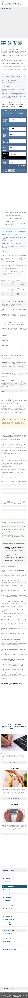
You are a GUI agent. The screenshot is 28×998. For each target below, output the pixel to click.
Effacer (13, 170)
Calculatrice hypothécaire (9, 894)
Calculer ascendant (7, 916)
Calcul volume (6, 881)
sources (20, 106)
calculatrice (10, 102)
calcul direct (11, 104)
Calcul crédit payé (7, 897)
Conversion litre (7, 941)
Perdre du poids (14, 804)
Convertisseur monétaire (9, 944)
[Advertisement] (14, 24)
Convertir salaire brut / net (9, 949)
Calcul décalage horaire (8, 922)
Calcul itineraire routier (8, 919)
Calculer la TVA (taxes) (8, 884)
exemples (13, 106)
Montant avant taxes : (5, 121)
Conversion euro (7, 946)
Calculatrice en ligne (8, 873)
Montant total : (5, 155)
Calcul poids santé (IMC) (8, 905)
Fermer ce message (17, 996)
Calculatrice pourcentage (9, 875)
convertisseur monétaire (6, 684)
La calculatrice (4, 8)
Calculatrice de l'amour (8, 924)
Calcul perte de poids (14, 834)
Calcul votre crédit (14, 762)
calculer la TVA (16, 683)
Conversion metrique (8, 935)
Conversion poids (7, 938)
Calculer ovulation (7, 911)
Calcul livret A (6, 900)
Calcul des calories (7, 908)
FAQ (17, 106)
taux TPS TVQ (5, 104)
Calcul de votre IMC (14, 798)
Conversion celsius (7, 933)
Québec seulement (6, 106)
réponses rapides (18, 102)
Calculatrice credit (14, 733)
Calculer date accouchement (9, 913)
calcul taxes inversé (19, 104)
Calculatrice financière (8, 903)
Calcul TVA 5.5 (6, 889)
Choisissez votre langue (9, 1)
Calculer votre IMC (14, 768)
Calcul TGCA (6, 892)
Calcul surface (6, 878)
